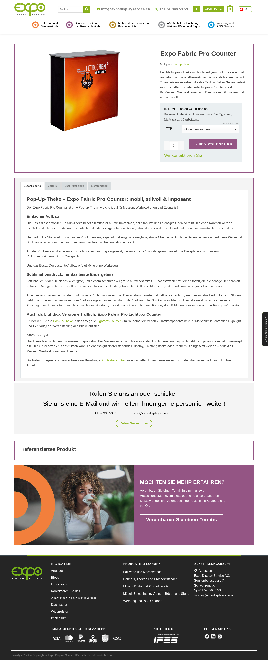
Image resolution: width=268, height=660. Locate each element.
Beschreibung (32, 185)
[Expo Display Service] (29, 9)
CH (247, 9)
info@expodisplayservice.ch (217, 595)
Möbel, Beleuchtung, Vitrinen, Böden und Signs (156, 593)
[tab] (32, 186)
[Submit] (86, 9)
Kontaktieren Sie (113, 360)
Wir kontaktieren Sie (183, 155)
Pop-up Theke (182, 64)
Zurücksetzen (229, 123)
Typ (169, 128)
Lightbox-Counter (109, 321)
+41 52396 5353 (209, 590)
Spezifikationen (74, 185)
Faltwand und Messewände (142, 572)
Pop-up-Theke (63, 321)
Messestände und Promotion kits (146, 586)
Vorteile (52, 185)
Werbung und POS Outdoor (142, 601)
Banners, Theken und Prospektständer (150, 579)
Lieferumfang (99, 185)
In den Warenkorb (212, 144)
